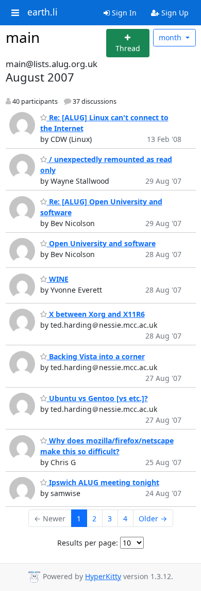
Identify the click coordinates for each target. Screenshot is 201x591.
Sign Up (174, 13)
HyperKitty (103, 576)
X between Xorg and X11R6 (96, 314)
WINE (58, 279)
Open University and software (101, 243)
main (23, 37)
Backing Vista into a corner (96, 356)
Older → (153, 518)
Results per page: (87, 543)
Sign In (123, 13)
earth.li (42, 12)
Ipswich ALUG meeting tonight (103, 482)
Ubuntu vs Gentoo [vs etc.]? (97, 398)
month (171, 37)
